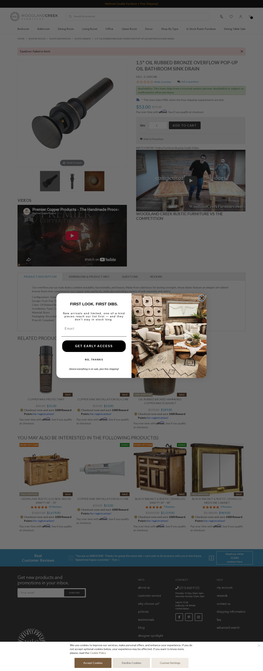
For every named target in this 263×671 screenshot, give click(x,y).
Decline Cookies (131, 662)
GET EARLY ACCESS (94, 346)
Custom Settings (170, 662)
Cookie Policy (98, 652)
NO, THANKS (94, 359)
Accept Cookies (93, 662)
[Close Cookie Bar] (259, 645)
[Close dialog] (202, 298)
